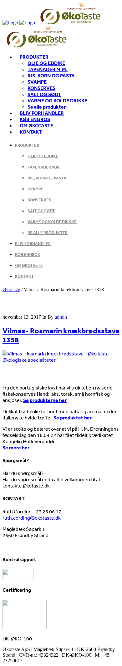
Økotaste (11, 289)
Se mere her (16, 447)
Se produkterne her (45, 400)
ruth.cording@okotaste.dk (32, 518)
